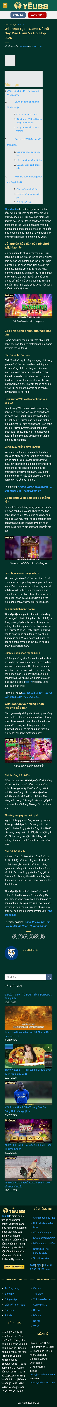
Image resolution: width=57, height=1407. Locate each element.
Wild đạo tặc (12, 209)
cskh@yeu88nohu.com (42, 1374)
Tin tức (21, 25)
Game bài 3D (40, 1304)
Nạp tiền (9, 1310)
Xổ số (36, 1326)
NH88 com (44, 1269)
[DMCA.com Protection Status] (14, 1266)
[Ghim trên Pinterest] (36, 936)
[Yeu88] (31, 5)
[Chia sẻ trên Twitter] (25, 936)
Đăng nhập (11, 1299)
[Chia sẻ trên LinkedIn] (42, 936)
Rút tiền (9, 1315)
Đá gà (36, 1310)
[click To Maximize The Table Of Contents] (10, 60)
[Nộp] (49, 977)
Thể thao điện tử (42, 1299)
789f (32, 1265)
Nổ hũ (36, 1321)
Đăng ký (9, 1293)
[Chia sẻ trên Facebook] (20, 936)
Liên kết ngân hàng (15, 1304)
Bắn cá (37, 1315)
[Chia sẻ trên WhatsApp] (14, 936)
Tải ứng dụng (12, 1288)
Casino (37, 1288)
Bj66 (38, 1265)
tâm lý (28, 682)
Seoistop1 (37, 46)
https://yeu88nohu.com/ (42, 1382)
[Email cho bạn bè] (31, 936)
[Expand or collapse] (9, 75)
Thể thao (38, 1293)
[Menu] (5, 5)
